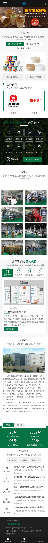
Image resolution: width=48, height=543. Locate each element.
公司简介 (8, 425)
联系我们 (19, 425)
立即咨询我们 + (11, 329)
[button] (18, 26)
